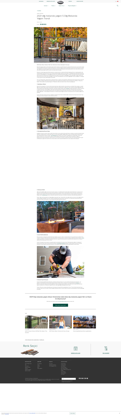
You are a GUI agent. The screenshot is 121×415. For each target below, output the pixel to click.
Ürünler (45, 5)
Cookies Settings (72, 413)
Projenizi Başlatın (72, 5)
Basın (38, 351)
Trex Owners (27, 350)
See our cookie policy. (32, 413)
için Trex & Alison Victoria (62, 285)
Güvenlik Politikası (63, 351)
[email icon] (45, 24)
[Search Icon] (117, 5)
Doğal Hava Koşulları (28, 353)
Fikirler (53, 5)
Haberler (38, 350)
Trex (40, 181)
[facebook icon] (40, 24)
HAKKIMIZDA (41, 1)
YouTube (77, 267)
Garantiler (26, 352)
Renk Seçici (51, 347)
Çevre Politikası (63, 355)
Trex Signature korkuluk (61, 227)
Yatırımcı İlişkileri (39, 352)
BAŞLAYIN (50, 345)
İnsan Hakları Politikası (64, 352)
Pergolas (67, 88)
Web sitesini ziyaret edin (60, 289)
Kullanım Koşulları (63, 357)
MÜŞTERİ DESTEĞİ (80, 1)
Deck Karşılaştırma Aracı (52, 350)
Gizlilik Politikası (63, 347)
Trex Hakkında (39, 347)
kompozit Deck (44, 179)
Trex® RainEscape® (54, 135)
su (40, 223)
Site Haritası (62, 358)
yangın (83, 222)
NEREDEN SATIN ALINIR (51, 1)
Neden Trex (61, 5)
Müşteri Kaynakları (27, 351)
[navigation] (60, 1)
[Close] (119, 413)
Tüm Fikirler (39, 10)
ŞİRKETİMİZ (39, 345)
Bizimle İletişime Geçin (28, 347)
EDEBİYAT (70, 1)
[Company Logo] (60, 2)
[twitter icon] (44, 24)
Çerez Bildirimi (63, 350)
